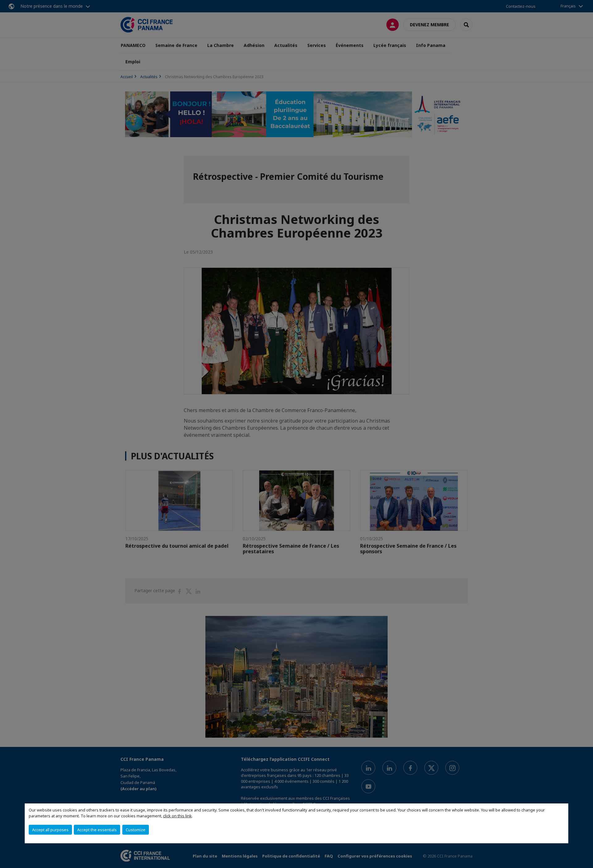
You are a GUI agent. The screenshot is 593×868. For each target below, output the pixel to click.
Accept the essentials (97, 829)
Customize (135, 829)
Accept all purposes (50, 829)
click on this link (177, 816)
